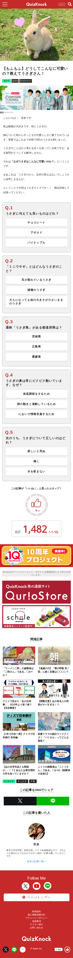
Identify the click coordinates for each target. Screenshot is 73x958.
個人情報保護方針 (36, 914)
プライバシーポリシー (36, 918)
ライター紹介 (36, 924)
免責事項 (36, 921)
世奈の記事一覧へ (36, 861)
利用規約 (36, 911)
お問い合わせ (36, 927)
